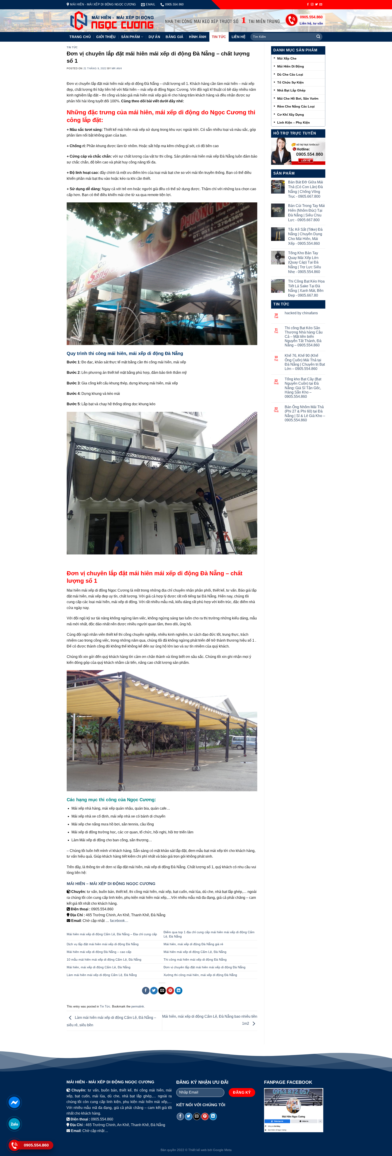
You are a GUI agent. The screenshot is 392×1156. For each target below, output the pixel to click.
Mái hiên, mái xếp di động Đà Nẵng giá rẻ (193, 944)
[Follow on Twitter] (316, 4)
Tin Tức (219, 37)
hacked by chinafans (301, 313)
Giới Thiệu (105, 37)
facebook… (119, 921)
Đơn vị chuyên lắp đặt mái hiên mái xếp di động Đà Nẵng (205, 967)
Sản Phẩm (130, 37)
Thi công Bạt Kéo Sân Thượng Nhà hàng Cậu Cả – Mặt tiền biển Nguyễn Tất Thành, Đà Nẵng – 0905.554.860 (304, 336)
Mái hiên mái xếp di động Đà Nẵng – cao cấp (99, 952)
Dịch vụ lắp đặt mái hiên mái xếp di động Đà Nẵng (103, 944)
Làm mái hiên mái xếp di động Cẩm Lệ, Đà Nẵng (102, 975)
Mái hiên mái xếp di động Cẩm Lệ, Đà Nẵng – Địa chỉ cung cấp (112, 934)
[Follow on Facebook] (307, 4)
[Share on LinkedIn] (178, 990)
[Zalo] (14, 1123)
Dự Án (154, 37)
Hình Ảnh (197, 37)
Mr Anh (117, 68)
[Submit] (318, 37)
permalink (137, 1006)
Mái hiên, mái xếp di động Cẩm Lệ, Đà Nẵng (98, 967)
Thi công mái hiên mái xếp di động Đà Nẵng (195, 959)
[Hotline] (14, 1145)
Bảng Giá (174, 37)
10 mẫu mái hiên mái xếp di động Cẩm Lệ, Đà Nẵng (104, 959)
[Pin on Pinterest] (170, 990)
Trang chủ (80, 37)
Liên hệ (238, 37)
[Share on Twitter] (154, 990)
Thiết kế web (197, 1150)
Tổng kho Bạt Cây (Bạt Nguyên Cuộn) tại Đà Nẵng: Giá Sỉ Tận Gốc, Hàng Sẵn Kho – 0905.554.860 (303, 387)
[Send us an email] (320, 4)
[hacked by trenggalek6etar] (105, 20)
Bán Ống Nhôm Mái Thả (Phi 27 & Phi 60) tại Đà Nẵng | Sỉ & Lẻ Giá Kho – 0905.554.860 (305, 413)
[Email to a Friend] (162, 990)
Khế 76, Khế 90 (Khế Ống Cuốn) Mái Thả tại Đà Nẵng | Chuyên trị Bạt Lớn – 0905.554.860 (305, 362)
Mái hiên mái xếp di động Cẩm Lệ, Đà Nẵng (195, 952)
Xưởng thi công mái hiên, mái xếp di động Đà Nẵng (200, 975)
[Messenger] (14, 1102)
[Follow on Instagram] (312, 4)
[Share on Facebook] (145, 990)
